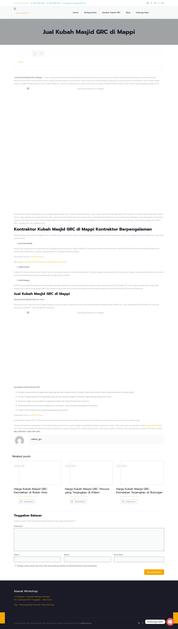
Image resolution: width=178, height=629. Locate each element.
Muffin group (86, 623)
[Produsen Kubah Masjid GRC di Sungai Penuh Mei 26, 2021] (175, 617)
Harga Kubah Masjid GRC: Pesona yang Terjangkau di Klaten (87, 490)
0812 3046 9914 (39, 3)
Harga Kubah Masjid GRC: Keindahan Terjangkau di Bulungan (139, 490)
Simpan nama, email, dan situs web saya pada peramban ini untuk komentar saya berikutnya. (57, 565)
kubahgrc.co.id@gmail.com (75, 3)
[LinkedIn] (162, 3)
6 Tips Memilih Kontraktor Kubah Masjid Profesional (45, 262)
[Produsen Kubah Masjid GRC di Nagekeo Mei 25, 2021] (2, 617)
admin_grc (36, 439)
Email (67, 554)
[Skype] (147, 3)
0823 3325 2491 (54, 3)
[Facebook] (151, 3)
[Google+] (155, 3)
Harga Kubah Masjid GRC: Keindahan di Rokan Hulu (31, 490)
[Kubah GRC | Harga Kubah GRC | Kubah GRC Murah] (21, 12)
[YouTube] (158, 3)
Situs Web (118, 554)
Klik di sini (37, 256)
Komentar (19, 526)
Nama (17, 554)
